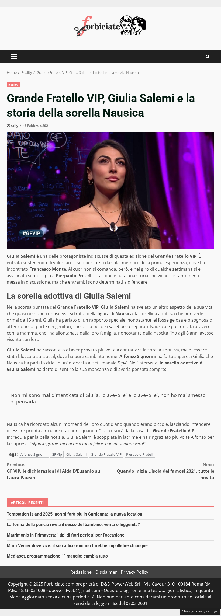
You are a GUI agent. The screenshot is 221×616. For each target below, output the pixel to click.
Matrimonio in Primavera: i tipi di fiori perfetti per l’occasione (66, 535)
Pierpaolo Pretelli (139, 454)
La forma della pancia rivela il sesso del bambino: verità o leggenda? (73, 524)
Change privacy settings (200, 611)
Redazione (81, 572)
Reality (13, 84)
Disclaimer (106, 572)
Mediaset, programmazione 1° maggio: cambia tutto (57, 556)
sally (14, 125)
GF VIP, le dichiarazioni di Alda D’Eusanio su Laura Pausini (53, 471)
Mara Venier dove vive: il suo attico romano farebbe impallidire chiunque (77, 545)
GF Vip (57, 454)
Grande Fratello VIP (175, 256)
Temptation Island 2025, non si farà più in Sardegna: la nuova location (74, 514)
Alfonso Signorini (33, 454)
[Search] (207, 56)
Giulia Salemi (115, 307)
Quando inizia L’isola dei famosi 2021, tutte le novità (165, 471)
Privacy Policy (134, 572)
